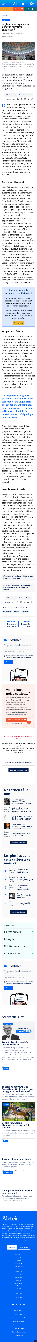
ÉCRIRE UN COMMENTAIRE (18, 770)
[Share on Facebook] (18, 99)
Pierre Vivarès (20, 33)
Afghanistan (7, 611)
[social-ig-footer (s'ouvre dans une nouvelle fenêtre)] (24, 1305)
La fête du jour (12, 932)
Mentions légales (18, 1321)
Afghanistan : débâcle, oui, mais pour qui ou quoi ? (18, 577)
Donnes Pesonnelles (18, 1332)
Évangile (9, 939)
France (6, 1068)
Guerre (16, 611)
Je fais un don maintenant (15, 720)
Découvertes (18, 1266)
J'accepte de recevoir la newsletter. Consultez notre (19, 656)
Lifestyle (18, 1261)
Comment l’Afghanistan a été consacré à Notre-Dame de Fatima (17, 587)
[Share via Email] (28, 99)
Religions (25, 611)
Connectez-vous (27, 762)
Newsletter (18, 1275)
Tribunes (4, 15)
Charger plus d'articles (18, 842)
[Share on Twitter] (25, 99)
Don (18, 1286)
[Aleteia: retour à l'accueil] (18, 3)
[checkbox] (4, 656)
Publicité (18, 1289)
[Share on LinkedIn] (21, 99)
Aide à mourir (8, 1172)
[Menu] (6, 3)
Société (6, 1105)
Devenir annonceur (18, 1325)
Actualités (18, 1258)
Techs (6, 1141)
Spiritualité (18, 1263)
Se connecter (24, 1247)
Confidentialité (18, 1335)
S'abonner (12, 1247)
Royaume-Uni (8, 1024)
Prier (29, 9)
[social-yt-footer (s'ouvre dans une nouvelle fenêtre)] (13, 1305)
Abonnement (19, 1283)
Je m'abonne (7, 9)
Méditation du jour (15, 946)
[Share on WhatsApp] (32, 99)
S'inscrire (8, 662)
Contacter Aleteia (18, 1328)
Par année (18, 1297)
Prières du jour (13, 953)
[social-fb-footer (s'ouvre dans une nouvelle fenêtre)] (17, 1305)
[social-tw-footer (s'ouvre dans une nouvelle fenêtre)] (20, 1305)
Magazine (18, 1280)
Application (18, 1278)
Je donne (18, 9)
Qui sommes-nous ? (18, 1318)
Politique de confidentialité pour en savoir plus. (19, 657)
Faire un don (18, 323)
